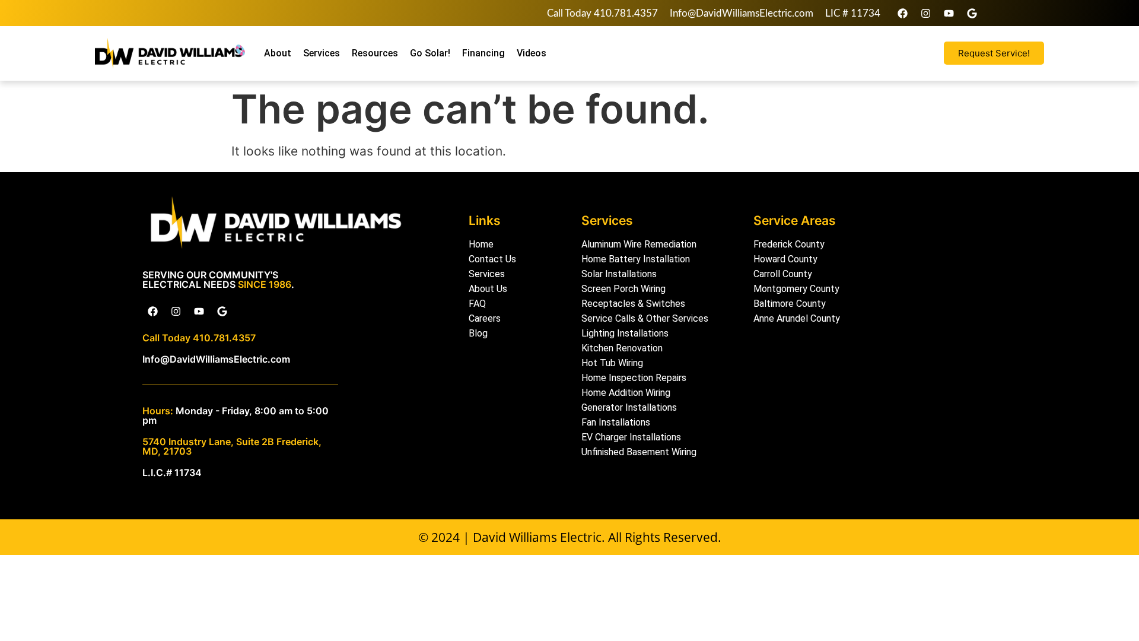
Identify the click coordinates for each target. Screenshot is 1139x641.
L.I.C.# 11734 (172, 472)
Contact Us (492, 259)
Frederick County (789, 244)
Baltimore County (789, 303)
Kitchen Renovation (622, 348)
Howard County (785, 259)
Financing (483, 53)
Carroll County (782, 274)
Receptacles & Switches (633, 303)
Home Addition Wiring (625, 392)
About (277, 53)
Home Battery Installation (635, 259)
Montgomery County (796, 288)
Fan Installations (615, 422)
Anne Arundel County (796, 318)
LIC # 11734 (852, 13)
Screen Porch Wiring (623, 288)
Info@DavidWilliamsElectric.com (741, 13)
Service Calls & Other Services (644, 318)
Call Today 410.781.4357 (602, 13)
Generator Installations (629, 407)
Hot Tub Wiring (612, 363)
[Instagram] (925, 13)
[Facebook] (902, 13)
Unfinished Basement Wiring (638, 452)
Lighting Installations (625, 333)
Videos (531, 53)
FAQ (477, 303)
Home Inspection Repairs (633, 377)
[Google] (972, 13)
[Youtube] (948, 13)
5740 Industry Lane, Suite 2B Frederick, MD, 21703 (232, 446)
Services (321, 53)
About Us (488, 288)
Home (481, 244)
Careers (485, 318)
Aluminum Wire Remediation (638, 244)
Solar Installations (619, 274)
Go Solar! (430, 53)
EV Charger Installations (631, 437)
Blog (478, 333)
